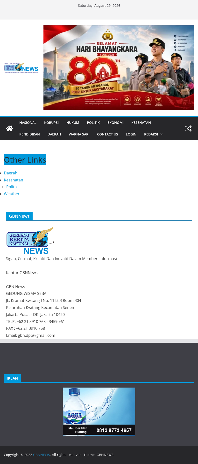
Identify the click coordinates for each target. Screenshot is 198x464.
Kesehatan (141, 122)
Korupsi (51, 122)
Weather (12, 193)
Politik (93, 122)
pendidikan (29, 134)
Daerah (54, 134)
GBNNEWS (41, 454)
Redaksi (151, 134)
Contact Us (107, 134)
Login (131, 134)
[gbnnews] (9, 128)
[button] (160, 134)
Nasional (27, 122)
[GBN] (30, 228)
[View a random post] (188, 128)
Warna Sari (79, 134)
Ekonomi (115, 122)
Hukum (72, 122)
